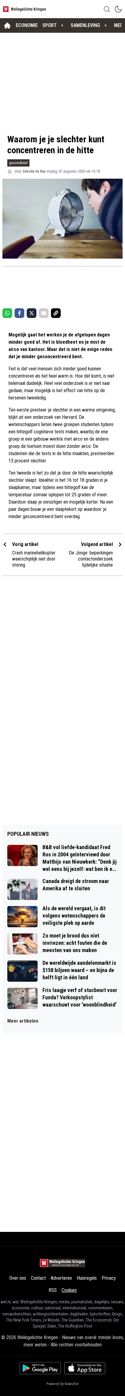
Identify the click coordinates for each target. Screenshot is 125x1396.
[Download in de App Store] (84, 1368)
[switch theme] (118, 9)
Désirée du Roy (34, 171)
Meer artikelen (22, 1021)
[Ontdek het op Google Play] (40, 1368)
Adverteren (61, 1278)
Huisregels (87, 1278)
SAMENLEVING (85, 25)
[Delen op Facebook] (19, 313)
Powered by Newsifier (62, 1384)
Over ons (17, 1278)
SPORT (49, 25)
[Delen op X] (31, 313)
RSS (53, 1290)
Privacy (109, 1278)
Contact (38, 1278)
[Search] (106, 9)
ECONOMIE (27, 25)
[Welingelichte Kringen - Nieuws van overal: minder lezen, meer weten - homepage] (25, 9)
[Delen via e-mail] (44, 313)
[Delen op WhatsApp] (7, 313)
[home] (7, 25)
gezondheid (18, 162)
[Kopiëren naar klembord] (56, 313)
